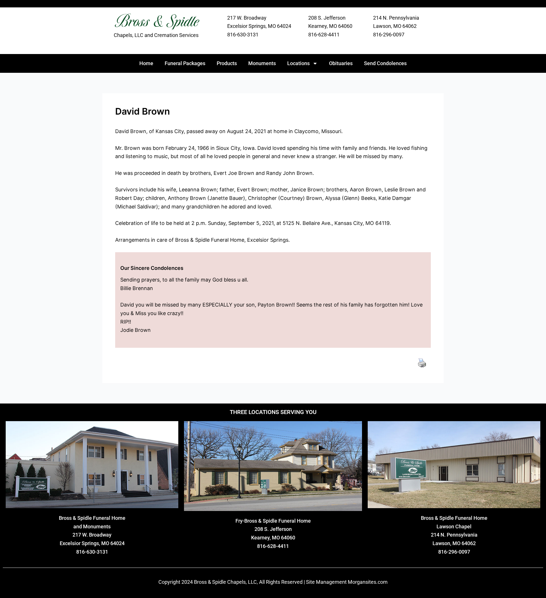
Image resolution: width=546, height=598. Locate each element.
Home (146, 63)
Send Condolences (385, 63)
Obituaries (341, 63)
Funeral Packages (185, 63)
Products (227, 63)
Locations (298, 63)
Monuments (262, 63)
